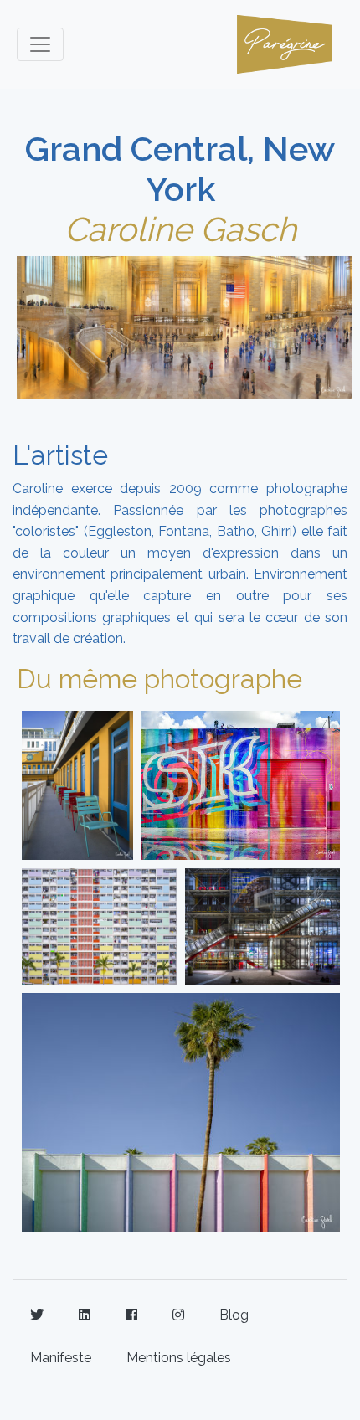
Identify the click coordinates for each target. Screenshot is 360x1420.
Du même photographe (159, 678)
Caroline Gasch (180, 229)
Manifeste (60, 1358)
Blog (234, 1315)
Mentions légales (178, 1358)
